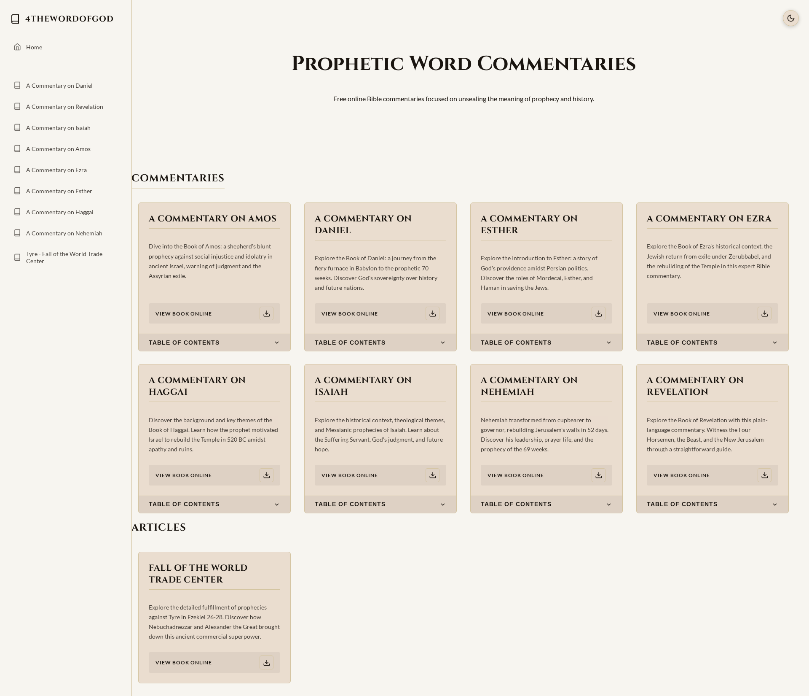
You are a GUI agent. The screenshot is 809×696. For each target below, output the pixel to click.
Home (34, 47)
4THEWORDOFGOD (69, 18)
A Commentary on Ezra (56, 169)
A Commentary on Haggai (60, 212)
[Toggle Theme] (791, 18)
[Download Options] (266, 314)
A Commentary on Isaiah (58, 127)
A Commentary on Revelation (64, 106)
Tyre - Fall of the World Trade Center (64, 257)
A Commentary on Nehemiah (64, 233)
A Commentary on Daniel (59, 85)
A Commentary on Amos (58, 148)
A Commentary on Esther (59, 190)
